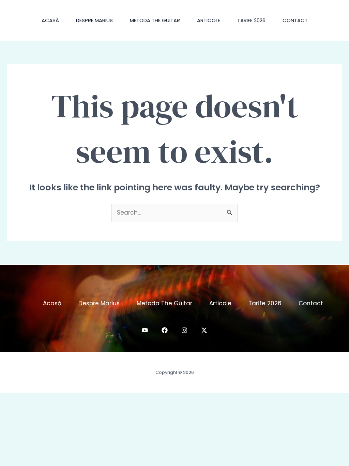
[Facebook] (165, 330)
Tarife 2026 (251, 20)
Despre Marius (94, 20)
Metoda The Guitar (155, 20)
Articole (208, 20)
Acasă (50, 20)
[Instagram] (184, 330)
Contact (295, 20)
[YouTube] (145, 330)
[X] (204, 330)
